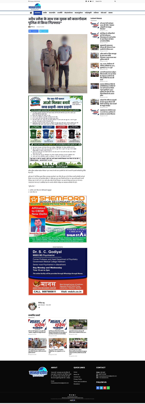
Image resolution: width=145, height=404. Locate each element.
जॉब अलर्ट (103, 13)
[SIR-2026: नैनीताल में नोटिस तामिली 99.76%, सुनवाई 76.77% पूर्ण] (58, 343)
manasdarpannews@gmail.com (60, 383)
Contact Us (77, 377)
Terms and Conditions (80, 381)
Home (75, 372)
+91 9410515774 (103, 378)
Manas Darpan (74, 396)
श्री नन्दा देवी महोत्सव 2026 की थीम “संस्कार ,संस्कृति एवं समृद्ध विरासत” (37, 331)
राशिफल (96, 13)
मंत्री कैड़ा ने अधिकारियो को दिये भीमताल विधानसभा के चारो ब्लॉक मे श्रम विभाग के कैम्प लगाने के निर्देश (58, 332)
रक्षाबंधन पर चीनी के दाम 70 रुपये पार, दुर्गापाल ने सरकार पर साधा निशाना (108, 112)
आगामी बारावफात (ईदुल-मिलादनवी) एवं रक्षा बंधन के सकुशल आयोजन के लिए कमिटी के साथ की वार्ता (78, 352)
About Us (76, 374)
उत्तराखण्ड (37, 13)
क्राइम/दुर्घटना (79, 13)
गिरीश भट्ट (33, 26)
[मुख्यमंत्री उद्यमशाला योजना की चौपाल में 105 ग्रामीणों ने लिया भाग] (78, 324)
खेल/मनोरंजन (68, 13)
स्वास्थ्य (110, 13)
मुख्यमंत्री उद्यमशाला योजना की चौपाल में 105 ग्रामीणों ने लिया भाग (77, 331)
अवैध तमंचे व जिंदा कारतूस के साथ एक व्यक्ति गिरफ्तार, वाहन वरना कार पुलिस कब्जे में (37, 351)
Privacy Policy (78, 379)
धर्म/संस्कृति (88, 13)
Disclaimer (77, 384)
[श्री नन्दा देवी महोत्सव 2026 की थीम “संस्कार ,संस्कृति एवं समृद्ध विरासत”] (37, 324)
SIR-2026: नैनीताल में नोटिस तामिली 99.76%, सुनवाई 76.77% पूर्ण (57, 351)
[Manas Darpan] (34, 6)
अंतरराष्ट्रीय (52, 13)
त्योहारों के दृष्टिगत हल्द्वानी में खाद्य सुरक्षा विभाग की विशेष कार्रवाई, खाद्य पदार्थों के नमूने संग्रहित (108, 103)
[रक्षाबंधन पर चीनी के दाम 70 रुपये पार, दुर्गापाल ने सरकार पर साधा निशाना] (95, 112)
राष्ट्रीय (45, 13)
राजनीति (59, 13)
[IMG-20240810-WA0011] (57, 295)
